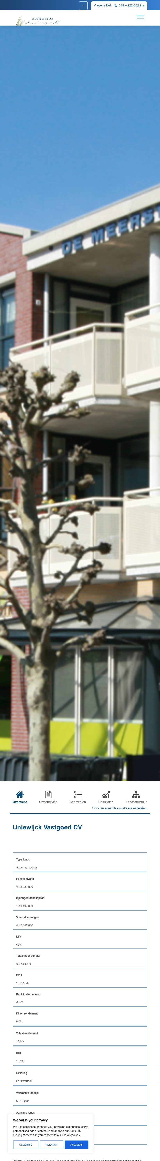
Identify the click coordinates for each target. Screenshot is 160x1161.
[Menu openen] (140, 18)
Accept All (76, 1144)
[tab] (20, 798)
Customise (25, 1144)
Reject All (51, 1144)
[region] (51, 1133)
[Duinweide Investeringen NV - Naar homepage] (36, 20)
